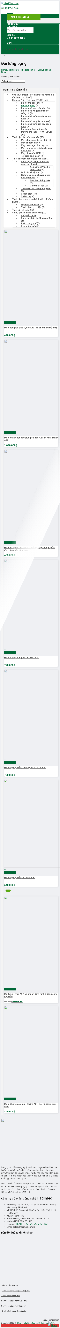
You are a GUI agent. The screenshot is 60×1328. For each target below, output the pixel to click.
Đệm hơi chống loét (40, 180)
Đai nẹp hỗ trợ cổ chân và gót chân (36, 117)
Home (4, 70)
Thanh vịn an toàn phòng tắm (36, 188)
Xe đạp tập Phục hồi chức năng (40, 168)
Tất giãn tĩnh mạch (30, 156)
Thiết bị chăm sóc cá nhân (25, 137)
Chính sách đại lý (16, 37)
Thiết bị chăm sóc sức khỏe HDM (31, 1224)
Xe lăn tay (26, 196)
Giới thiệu (12, 26)
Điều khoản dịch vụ (9, 1285)
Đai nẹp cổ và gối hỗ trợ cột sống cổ (35, 112)
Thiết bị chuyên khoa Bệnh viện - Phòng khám (32, 200)
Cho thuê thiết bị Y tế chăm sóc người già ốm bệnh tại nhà (33, 96)
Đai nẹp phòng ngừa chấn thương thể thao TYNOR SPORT (37, 130)
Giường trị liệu (37, 185)
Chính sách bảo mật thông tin (13, 1306)
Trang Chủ (12, 23)
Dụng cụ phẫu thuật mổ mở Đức (37, 218)
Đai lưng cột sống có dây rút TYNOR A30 (25, 767)
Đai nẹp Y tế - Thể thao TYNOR (22, 70)
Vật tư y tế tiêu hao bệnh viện (27, 212)
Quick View (10, 322)
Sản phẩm (12, 29)
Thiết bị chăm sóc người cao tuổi (29, 158)
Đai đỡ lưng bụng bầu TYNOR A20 (21, 657)
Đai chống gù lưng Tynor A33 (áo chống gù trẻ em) (30, 327)
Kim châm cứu (28, 226)
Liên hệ (11, 35)
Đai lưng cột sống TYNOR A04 (19, 877)
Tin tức (10, 32)
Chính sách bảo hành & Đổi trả (14, 1301)
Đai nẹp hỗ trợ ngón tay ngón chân (36, 125)
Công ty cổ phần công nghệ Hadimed (32, 1323)
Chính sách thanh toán (10, 1296)
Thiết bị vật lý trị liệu (31, 207)
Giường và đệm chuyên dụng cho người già (35, 176)
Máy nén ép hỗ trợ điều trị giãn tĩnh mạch (37, 149)
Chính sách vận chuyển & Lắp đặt (16, 1290)
